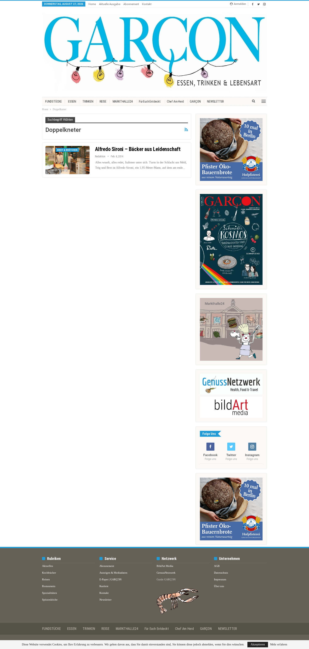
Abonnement (131, 4)
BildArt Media (165, 566)
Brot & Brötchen (67, 150)
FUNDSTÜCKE (53, 101)
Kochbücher (49, 572)
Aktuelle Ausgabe (109, 4)
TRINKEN (87, 101)
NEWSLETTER (215, 101)
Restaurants (48, 586)
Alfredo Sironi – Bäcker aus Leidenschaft (138, 149)
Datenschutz (221, 572)
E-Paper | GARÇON (110, 579)
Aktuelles (47, 566)
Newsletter (105, 599)
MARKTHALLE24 (123, 101)
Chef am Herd (175, 101)
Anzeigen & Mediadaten (113, 572)
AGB (217, 566)
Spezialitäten (49, 592)
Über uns (219, 586)
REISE (103, 101)
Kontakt (147, 4)
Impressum (220, 579)
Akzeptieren (258, 644)
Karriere (103, 586)
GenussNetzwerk (166, 572)
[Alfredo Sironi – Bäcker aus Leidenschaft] (67, 160)
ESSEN (72, 101)
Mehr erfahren (278, 644)
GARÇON (195, 101)
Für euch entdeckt (150, 101)
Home (92, 4)
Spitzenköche (50, 599)
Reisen (46, 579)
